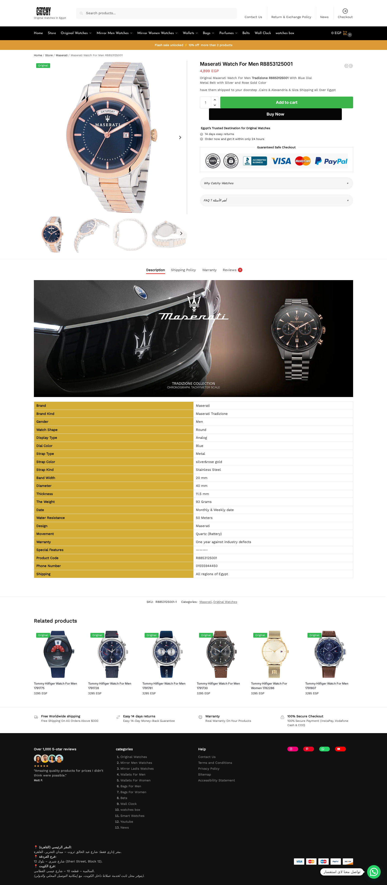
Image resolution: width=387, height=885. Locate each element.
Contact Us (253, 17)
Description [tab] (155, 270)
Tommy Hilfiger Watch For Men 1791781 (163, 686)
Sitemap (204, 774)
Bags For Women (133, 792)
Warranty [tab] (209, 270)
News (324, 17)
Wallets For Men (132, 774)
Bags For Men (130, 786)
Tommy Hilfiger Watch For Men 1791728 (109, 686)
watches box (130, 809)
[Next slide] (180, 137)
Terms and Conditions (215, 762)
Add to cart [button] (57, 702)
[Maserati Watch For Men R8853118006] (351, 66)
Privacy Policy (208, 768)
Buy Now (275, 114)
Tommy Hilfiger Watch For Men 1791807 (326, 686)
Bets (123, 798)
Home (38, 55)
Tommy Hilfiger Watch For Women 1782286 (269, 686)
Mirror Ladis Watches (137, 768)
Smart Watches (132, 816)
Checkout (345, 17)
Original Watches (225, 602)
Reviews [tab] (232, 270)
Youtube (126, 821)
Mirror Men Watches (136, 762)
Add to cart (287, 102)
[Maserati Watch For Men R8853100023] (346, 66)
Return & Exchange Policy (291, 17)
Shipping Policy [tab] (183, 270)
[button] (342, 33)
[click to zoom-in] (110, 137)
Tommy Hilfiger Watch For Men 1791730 (218, 686)
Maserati (62, 55)
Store (49, 55)
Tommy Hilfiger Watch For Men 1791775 (55, 686)
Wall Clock (128, 804)
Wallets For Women (135, 780)
